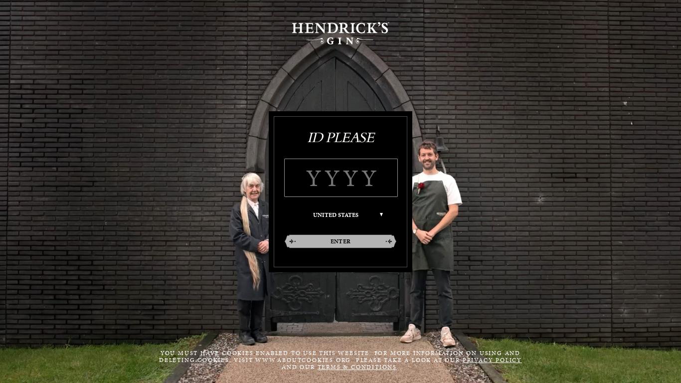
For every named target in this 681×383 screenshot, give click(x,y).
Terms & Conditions (357, 367)
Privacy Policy (492, 360)
